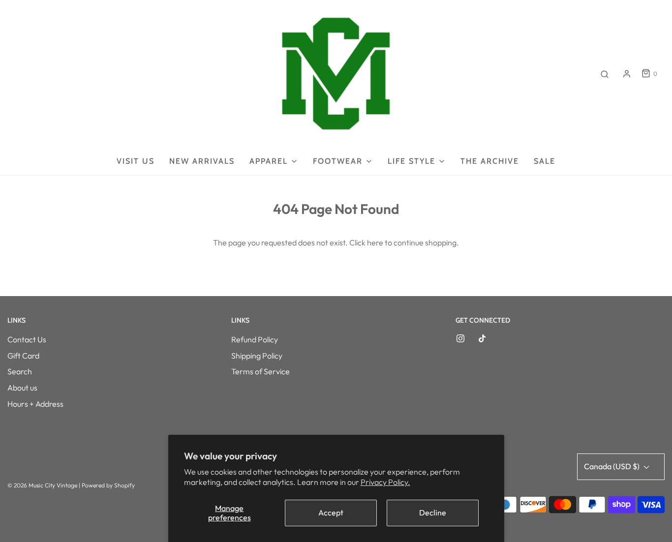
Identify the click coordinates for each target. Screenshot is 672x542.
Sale (544, 161)
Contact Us (26, 339)
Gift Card (23, 356)
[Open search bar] (604, 73)
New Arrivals (202, 161)
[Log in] (627, 73)
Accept (330, 512)
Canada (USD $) (612, 466)
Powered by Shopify (108, 485)
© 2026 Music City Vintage (42, 485)
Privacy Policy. (385, 482)
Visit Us (135, 161)
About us (22, 387)
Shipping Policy (256, 356)
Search (19, 371)
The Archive (489, 161)
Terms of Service (260, 371)
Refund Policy (254, 339)
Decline (432, 512)
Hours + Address (35, 404)
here (375, 242)
